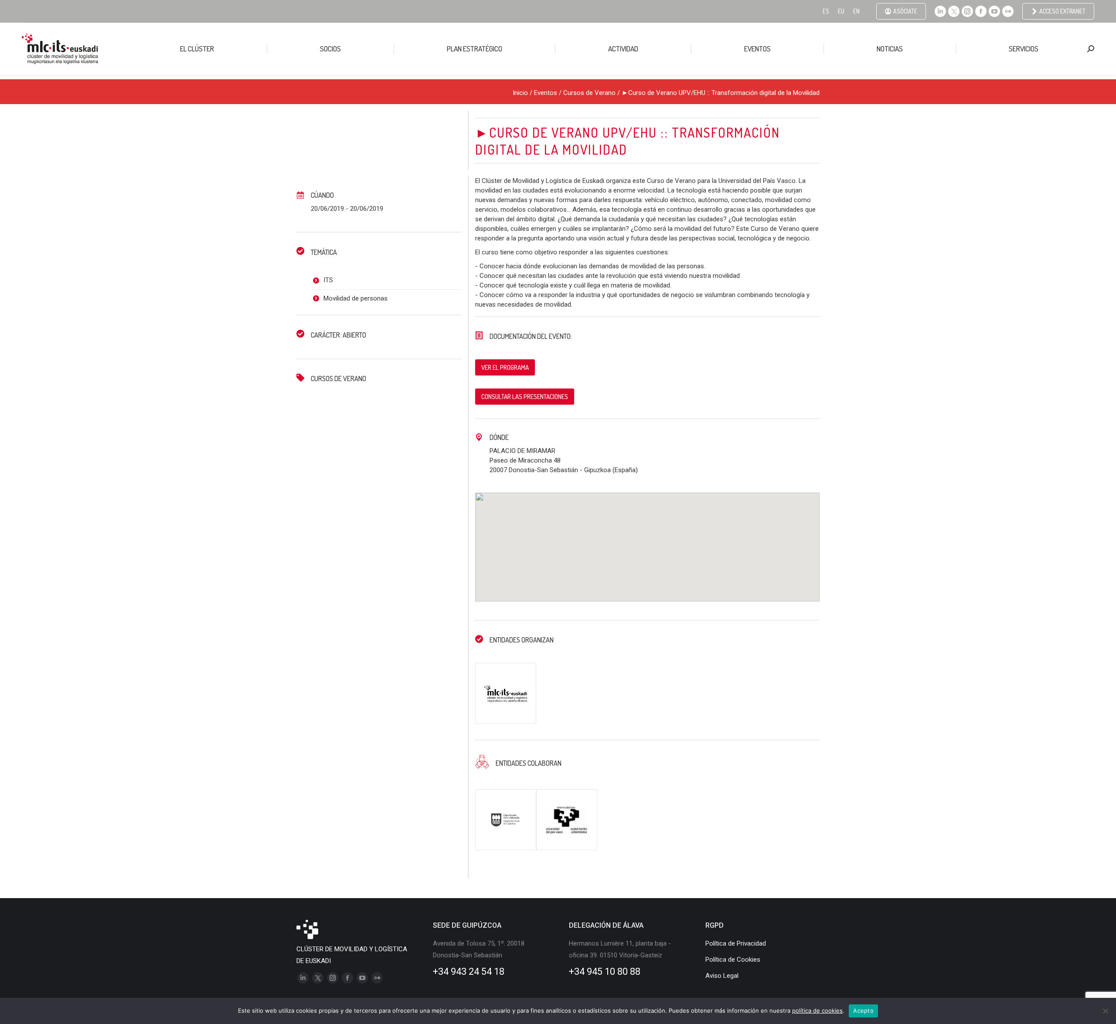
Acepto (863, 1010)
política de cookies (817, 1010)
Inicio (520, 93)
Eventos (545, 93)
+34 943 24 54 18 (468, 971)
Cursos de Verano (589, 93)
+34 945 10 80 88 (604, 971)
